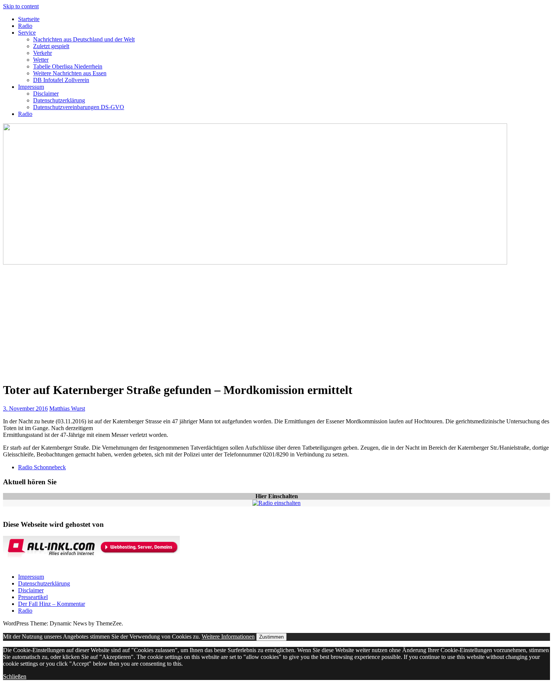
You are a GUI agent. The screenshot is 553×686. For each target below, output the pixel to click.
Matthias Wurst (67, 408)
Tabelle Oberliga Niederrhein (67, 66)
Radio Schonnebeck (42, 467)
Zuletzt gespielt (51, 46)
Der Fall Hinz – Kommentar (51, 604)
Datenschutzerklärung (59, 100)
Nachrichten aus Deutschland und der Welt (84, 39)
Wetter (41, 59)
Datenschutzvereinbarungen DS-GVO (78, 107)
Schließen (14, 676)
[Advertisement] (276, 322)
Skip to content (21, 6)
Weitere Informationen (228, 636)
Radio (25, 26)
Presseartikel (33, 597)
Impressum (31, 87)
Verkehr (42, 53)
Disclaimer (46, 93)
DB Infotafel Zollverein (61, 80)
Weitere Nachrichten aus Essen (69, 73)
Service (27, 32)
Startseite (29, 19)
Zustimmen (271, 637)
